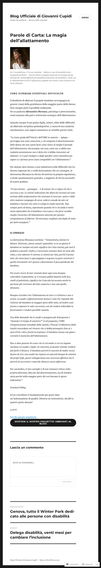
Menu (85, 17)
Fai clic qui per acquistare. (23, 417)
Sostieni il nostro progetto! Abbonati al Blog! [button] (43, 422)
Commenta (66, 481)
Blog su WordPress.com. (49, 560)
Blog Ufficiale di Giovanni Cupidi (41, 16)
